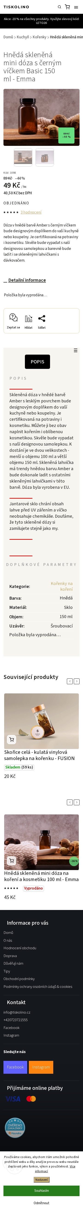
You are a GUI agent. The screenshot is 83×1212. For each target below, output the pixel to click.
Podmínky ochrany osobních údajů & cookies (37, 986)
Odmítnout (41, 1203)
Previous (70, 681)
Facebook (11, 1028)
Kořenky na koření (62, 586)
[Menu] (76, 6)
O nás (7, 940)
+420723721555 (15, 1020)
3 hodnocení (31, 213)
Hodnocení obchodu (19, 948)
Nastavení (42, 1180)
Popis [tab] (37, 361)
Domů (8, 932)
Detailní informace (27, 280)
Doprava (10, 956)
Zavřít (68, 335)
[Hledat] (59, 6)
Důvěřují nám (13, 963)
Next (77, 681)
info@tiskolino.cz (16, 1012)
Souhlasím (41, 1190)
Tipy (6, 971)
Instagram (11, 1035)
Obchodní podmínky (19, 979)
